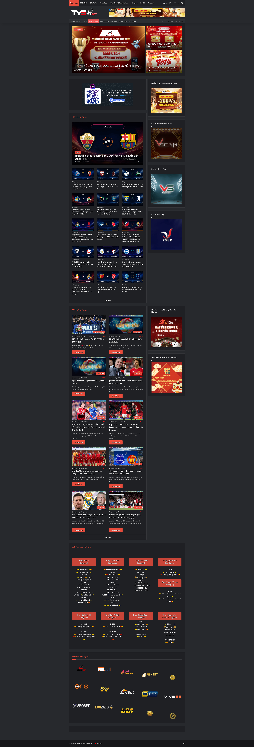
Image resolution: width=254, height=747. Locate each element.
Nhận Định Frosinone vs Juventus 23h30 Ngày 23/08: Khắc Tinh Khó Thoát (131, 212)
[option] (127, 49)
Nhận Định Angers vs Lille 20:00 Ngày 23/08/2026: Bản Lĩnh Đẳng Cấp (82, 264)
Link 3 (79, 580)
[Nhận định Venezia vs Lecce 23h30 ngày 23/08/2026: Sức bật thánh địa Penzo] (108, 199)
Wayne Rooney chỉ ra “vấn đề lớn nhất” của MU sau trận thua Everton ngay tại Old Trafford (88, 427)
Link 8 (174, 599)
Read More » (79, 352)
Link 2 (90, 577)
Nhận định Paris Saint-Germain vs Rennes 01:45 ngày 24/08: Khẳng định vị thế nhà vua (82, 186)
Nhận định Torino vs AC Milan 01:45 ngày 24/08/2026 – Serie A (107, 186)
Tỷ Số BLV (79, 161)
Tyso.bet (99, 743)
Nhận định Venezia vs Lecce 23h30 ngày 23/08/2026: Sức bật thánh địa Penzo (107, 212)
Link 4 (84, 580)
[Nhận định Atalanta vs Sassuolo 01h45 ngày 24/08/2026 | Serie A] (132, 174)
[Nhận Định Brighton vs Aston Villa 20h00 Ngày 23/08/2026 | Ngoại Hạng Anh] (132, 252)
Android (139, 578)
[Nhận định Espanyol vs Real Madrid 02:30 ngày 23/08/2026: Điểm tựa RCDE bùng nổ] (83, 277)
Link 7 (90, 587)
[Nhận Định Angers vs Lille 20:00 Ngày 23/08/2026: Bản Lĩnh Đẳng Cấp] (83, 252)
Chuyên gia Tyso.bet (79, 336)
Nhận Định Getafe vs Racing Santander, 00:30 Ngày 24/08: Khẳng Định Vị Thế (122, 21)
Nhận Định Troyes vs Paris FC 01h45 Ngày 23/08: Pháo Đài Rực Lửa (132, 289)
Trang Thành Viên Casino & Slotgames (169, 616)
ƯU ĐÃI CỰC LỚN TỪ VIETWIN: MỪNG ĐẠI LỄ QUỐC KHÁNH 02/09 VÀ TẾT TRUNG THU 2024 (163, 44)
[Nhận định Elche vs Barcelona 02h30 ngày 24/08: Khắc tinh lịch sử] (107, 143)
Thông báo (103, 3)
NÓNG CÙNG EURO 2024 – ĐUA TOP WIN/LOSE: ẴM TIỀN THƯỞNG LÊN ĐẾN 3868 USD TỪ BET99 (163, 67)
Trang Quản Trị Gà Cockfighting (170, 562)
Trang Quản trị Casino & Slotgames (141, 616)
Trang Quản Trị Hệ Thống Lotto (84, 616)
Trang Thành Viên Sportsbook (112, 562)
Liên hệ (142, 3)
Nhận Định (83, 3)
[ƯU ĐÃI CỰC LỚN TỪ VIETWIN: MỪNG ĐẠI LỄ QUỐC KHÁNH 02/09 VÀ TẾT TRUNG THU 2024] (164, 38)
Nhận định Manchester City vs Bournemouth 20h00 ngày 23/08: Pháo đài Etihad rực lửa (107, 264)
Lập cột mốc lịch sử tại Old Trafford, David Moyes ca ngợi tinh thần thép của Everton (126, 427)
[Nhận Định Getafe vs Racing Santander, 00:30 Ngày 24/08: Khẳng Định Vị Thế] (83, 199)
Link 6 (86, 587)
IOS (144, 578)
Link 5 (89, 580)
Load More (107, 300)
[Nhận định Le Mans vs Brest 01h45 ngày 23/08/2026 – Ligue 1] (108, 277)
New (114, 575)
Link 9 (178, 599)
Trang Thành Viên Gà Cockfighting (170, 583)
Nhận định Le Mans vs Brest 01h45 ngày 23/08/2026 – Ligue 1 (106, 289)
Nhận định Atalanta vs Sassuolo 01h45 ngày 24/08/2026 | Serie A (132, 186)
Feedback (151, 3)
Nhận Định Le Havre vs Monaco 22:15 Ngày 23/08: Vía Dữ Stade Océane (108, 237)
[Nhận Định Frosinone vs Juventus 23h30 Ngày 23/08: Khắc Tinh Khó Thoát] (132, 199)
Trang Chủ (73, 3)
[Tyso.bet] (84, 11)
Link (116, 605)
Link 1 (87, 569)
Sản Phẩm (93, 3)
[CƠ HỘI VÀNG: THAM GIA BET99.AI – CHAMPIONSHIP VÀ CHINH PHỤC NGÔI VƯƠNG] (108, 49)
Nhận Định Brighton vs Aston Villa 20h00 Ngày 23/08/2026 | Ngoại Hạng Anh (132, 264)
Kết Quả (133, 3)
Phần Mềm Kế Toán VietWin (119, 3)
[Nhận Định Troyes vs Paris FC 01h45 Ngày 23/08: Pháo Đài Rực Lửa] (132, 277)
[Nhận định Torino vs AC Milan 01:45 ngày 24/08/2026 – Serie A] (108, 174)
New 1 (110, 575)
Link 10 (168, 601)
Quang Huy (114, 336)
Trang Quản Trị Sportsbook (83, 562)
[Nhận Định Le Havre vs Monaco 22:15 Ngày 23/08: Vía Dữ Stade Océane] (108, 224)
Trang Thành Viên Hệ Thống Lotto (112, 616)
